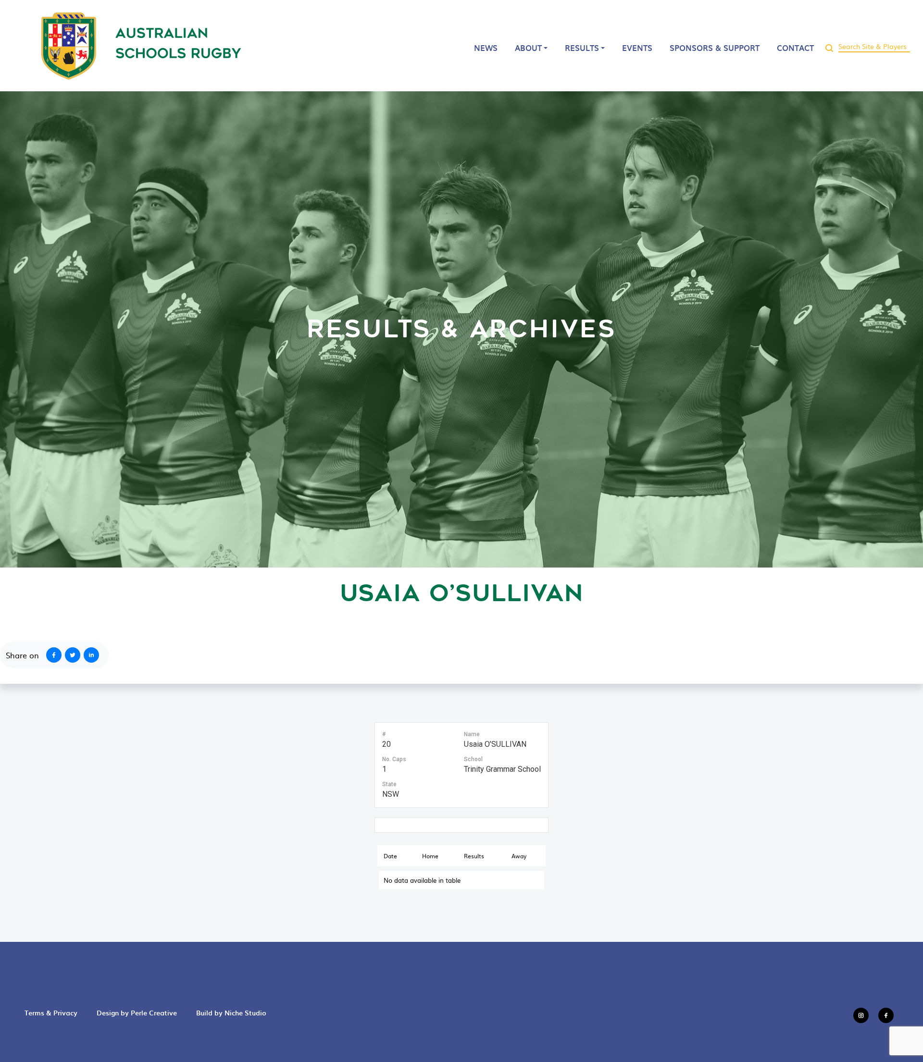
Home (430, 856)
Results (582, 47)
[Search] (829, 45)
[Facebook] (51, 655)
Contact (795, 47)
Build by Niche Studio (231, 1013)
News (486, 47)
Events (637, 47)
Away (518, 856)
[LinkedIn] (93, 655)
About (528, 47)
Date (390, 856)
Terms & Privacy (51, 1013)
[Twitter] (74, 655)
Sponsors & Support (715, 47)
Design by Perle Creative (137, 1013)
